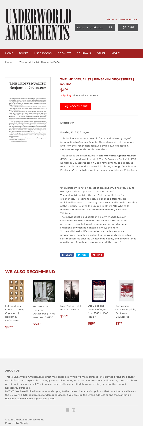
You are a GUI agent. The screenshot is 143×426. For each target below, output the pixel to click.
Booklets (64, 53)
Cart (130, 27)
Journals (84, 53)
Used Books (43, 53)
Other (101, 53)
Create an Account (128, 19)
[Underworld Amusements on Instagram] (74, 410)
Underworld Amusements (29, 419)
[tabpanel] (99, 188)
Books (23, 53)
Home (9, 53)
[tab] (67, 123)
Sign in (110, 19)
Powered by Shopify (16, 423)
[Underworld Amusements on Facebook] (68, 410)
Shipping (65, 95)
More (115, 53)
